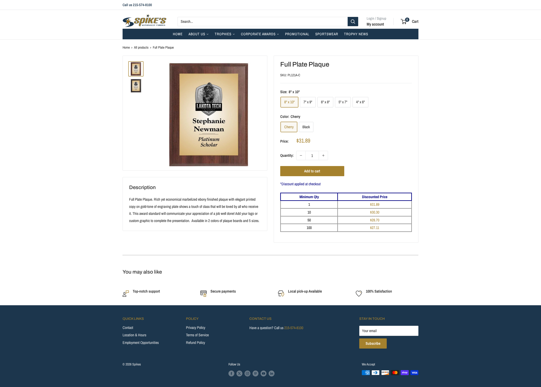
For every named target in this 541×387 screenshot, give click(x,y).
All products (141, 47)
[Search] (353, 21)
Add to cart (312, 171)
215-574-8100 (293, 327)
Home (126, 47)
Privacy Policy (195, 327)
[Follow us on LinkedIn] (272, 373)
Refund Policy (195, 342)
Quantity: (287, 155)
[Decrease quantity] (300, 155)
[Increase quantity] (323, 155)
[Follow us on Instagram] (247, 373)
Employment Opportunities (141, 342)
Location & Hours (134, 335)
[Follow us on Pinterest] (255, 373)
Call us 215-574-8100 (137, 4)
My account (375, 24)
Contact (128, 327)
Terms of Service (197, 335)
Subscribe (373, 343)
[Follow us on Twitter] (239, 373)
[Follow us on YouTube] (263, 373)
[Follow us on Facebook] (231, 373)
